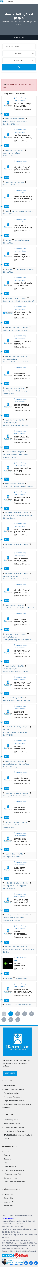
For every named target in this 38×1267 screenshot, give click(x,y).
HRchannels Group (8, 1146)
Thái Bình (21, 420)
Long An (16, 298)
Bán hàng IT (29, 211)
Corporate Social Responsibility (14, 1170)
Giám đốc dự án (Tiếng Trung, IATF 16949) (22, 992)
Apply (7, 114)
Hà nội (7, 118)
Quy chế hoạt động (10, 1178)
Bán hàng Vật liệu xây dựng (24, 515)
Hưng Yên (22, 118)
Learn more (10, 1073)
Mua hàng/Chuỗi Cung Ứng (11, 640)
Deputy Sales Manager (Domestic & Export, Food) (23, 256)
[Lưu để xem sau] (1, 114)
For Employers (7, 1115)
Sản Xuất (18, 153)
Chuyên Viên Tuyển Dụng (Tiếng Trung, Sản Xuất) (23, 685)
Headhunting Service (11, 1120)
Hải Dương (16, 327)
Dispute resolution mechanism (14, 1182)
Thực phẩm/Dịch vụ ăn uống (25, 269)
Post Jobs (7, 1139)
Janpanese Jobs (9, 1202)
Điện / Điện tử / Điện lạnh (11, 124)
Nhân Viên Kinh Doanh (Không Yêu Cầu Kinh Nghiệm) (22, 780)
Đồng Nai (25, 512)
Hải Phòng (14, 118)
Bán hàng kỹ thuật (18, 211)
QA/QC (5, 547)
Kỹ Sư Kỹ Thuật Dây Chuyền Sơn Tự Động (22, 314)
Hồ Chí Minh (8, 269)
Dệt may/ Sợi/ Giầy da (10, 359)
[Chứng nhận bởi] (21, 1255)
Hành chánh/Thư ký (9, 700)
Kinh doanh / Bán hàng (10, 457)
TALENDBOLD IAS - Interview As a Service (18, 1135)
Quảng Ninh (24, 327)
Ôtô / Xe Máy (26, 1004)
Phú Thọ (13, 150)
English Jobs (8, 1194)
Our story (7, 1151)
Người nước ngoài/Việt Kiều (11, 425)
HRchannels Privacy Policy (13, 1174)
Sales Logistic (23, 454)
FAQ (5, 1163)
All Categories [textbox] (18, 60)
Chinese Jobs (8, 1198)
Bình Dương (17, 512)
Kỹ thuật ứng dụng (21, 301)
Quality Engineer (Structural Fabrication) (22, 531)
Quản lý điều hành (28, 949)
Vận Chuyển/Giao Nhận (22, 240)
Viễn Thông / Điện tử (9, 393)
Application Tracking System (14, 1127)
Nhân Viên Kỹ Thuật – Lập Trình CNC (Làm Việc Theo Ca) (23, 285)
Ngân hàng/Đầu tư (21, 978)
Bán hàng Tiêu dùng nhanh (11, 857)
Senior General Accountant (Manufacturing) (22, 560)
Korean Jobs (8, 1206)
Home (16, 38)
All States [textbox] (18, 53)
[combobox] (19, 53)
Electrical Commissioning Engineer (21, 714)
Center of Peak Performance (14, 1089)
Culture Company (10, 1166)
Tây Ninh (23, 298)
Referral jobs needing (11, 1093)
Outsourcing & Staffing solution (14, 1131)
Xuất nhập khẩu (26, 640)
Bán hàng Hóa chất (9, 518)
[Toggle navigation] (35, 2)
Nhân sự (19, 700)
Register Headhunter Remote (14, 1101)
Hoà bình (13, 854)
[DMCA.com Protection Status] (8, 1255)
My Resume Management (13, 1097)
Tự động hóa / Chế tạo (10, 156)
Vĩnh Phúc (21, 150)
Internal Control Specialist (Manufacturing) (22, 343)
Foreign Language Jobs (10, 1189)
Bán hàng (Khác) (8, 214)
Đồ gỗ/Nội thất (7, 486)
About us (7, 1155)
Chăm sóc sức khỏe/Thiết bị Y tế (13, 917)
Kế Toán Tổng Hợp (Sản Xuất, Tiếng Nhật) (22, 169)
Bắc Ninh (13, 452)
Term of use (8, 1159)
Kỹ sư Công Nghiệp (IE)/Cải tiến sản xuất (15, 732)
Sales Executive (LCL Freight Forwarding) (21, 439)
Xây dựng (30, 486)
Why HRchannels (9, 1085)
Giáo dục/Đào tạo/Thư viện (11, 920)
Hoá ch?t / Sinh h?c (9, 608)
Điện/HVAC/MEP (21, 121)
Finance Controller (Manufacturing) (22, 934)
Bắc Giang (14, 698)
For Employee (6, 1080)
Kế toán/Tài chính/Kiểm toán (12, 185)
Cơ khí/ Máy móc (8, 153)
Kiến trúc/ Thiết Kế (9, 121)
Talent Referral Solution (12, 1124)
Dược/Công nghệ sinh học (11, 576)
